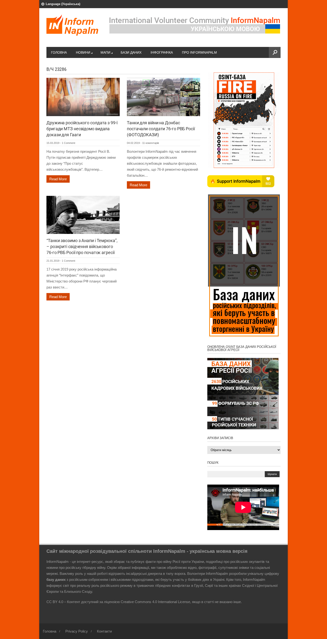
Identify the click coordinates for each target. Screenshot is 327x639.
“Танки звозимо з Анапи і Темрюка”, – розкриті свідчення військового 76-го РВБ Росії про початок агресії (82, 246)
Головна (59, 52)
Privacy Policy (76, 631)
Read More (58, 179)
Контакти (104, 631)
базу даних (56, 579)
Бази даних (131, 52)
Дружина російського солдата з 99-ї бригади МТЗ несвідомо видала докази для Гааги (82, 128)
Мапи (105, 52)
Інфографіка (162, 52)
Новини (83, 52)
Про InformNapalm (199, 52)
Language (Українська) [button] (63, 4)
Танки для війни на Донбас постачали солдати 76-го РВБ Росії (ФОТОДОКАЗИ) (161, 128)
